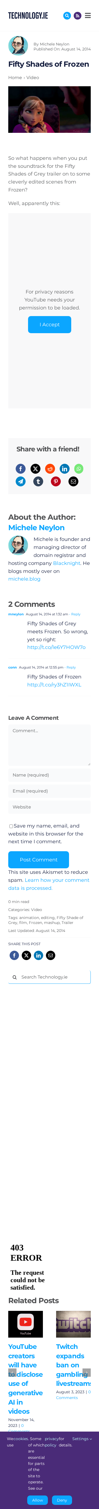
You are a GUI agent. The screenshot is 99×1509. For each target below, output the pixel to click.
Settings (81, 1438)
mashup (52, 922)
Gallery (25, 1330)
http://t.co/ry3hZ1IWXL (54, 685)
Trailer (67, 922)
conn (12, 667)
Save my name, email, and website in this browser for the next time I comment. (45, 834)
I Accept (50, 325)
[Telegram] (20, 481)
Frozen (35, 922)
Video (36, 909)
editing (48, 917)
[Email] (73, 481)
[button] (12, 1372)
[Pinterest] (56, 481)
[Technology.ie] (28, 15)
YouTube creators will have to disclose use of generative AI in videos (24, 1318)
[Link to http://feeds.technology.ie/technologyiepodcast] (77, 16)
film (23, 922)
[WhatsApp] (79, 468)
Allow (37, 1500)
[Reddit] (50, 468)
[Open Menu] (87, 15)
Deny (62, 1500)
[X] (35, 468)
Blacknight (66, 563)
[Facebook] (20, 468)
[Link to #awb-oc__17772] (67, 16)
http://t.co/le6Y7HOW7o (56, 647)
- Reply (74, 614)
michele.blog (24, 579)
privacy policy (52, 1441)
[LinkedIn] (64, 468)
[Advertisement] (49, 1072)
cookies (20, 1438)
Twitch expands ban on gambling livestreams (72, 1318)
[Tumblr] (38, 481)
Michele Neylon (54, 44)
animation (29, 917)
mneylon (16, 614)
